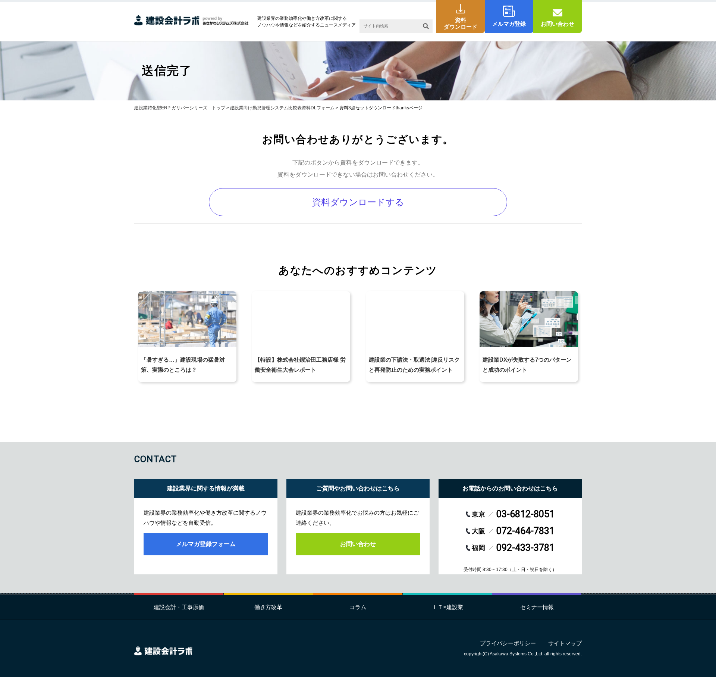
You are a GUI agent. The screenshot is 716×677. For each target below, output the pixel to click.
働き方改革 (268, 607)
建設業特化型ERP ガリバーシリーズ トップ (179, 107)
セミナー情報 (537, 607)
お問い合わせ (557, 24)
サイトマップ (565, 643)
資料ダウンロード (460, 23)
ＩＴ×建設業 (447, 607)
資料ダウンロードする (358, 202)
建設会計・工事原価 (179, 607)
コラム (357, 607)
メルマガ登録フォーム (206, 544)
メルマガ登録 (509, 24)
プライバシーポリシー (508, 643)
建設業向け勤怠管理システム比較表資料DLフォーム (282, 107)
